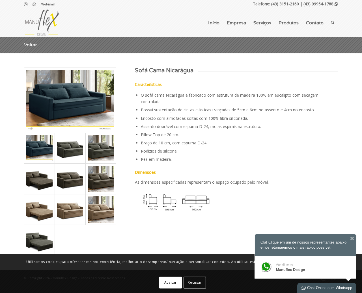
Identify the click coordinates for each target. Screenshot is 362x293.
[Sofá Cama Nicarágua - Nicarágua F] (70, 100)
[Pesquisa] (332, 23)
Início (213, 23)
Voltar (30, 45)
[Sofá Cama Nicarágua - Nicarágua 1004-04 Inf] (70, 148)
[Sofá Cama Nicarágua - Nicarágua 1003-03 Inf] (70, 209)
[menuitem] (46, 4)
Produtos (289, 23)
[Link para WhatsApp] (34, 4)
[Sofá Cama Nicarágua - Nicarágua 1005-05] (100, 179)
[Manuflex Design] (42, 23)
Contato (315, 23)
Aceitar (170, 282)
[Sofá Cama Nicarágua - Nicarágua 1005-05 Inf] (70, 179)
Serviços (262, 23)
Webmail (48, 4)
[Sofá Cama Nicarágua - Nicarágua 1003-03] (100, 209)
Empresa (236, 23)
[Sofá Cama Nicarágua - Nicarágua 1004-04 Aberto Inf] (39, 240)
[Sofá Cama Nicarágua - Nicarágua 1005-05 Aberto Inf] (39, 179)
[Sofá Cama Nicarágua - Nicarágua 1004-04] (100, 148)
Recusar (195, 282)
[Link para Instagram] (25, 4)
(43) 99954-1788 (320, 3)
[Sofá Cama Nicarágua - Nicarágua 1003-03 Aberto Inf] (39, 209)
